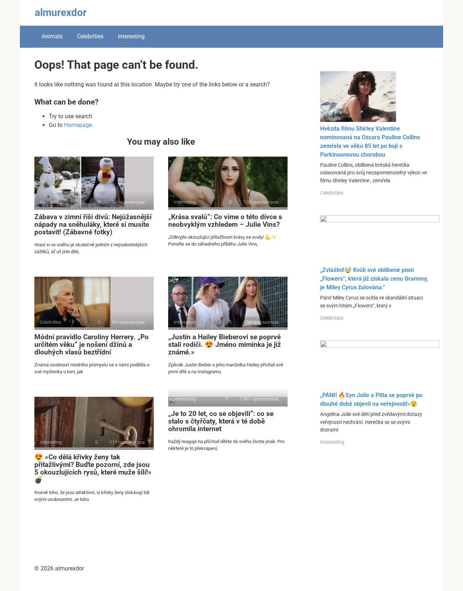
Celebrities (90, 36)
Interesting (131, 36)
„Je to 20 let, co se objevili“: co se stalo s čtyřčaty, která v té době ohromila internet (220, 421)
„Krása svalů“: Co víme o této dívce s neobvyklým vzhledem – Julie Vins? (225, 221)
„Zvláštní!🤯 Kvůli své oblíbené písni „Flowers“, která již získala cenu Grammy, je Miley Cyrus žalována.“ (374, 279)
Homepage (78, 125)
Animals (52, 36)
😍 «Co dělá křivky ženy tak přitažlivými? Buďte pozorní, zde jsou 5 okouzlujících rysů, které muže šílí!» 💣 (93, 468)
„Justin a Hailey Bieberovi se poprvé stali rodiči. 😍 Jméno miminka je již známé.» (224, 344)
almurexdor (60, 12)
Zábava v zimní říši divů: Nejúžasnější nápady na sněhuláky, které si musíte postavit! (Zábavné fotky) (93, 224)
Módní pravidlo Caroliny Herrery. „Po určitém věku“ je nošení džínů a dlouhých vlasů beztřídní (91, 344)
